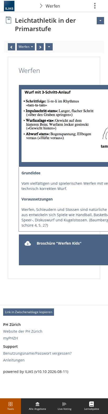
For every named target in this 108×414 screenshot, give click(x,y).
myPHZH (10, 338)
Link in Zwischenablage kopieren (28, 312)
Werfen (53, 6)
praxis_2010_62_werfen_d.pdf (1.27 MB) (58, 254)
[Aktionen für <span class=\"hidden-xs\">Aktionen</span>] (100, 20)
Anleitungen (14, 360)
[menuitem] (37, 406)
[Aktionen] (49, 46)
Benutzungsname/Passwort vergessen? (37, 353)
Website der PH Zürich (22, 331)
